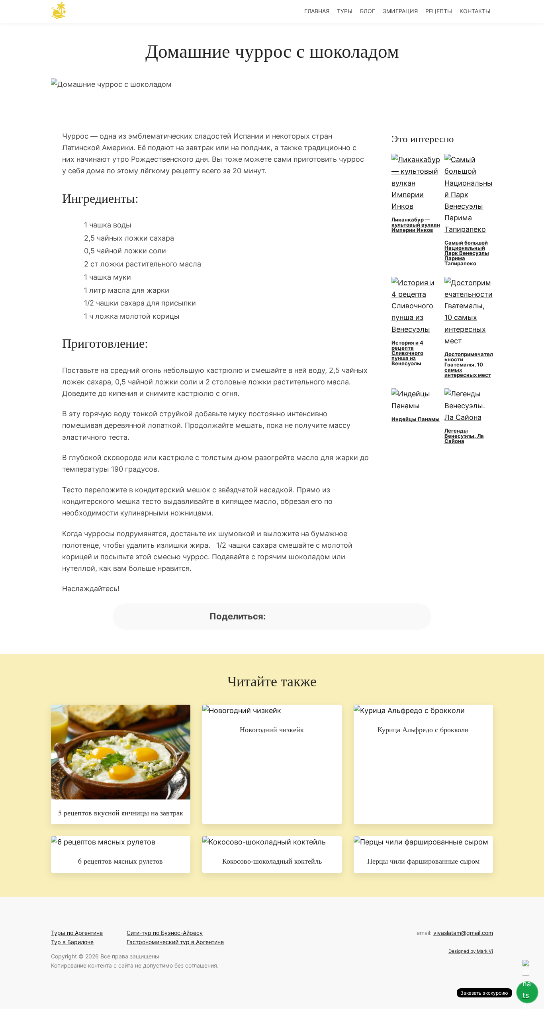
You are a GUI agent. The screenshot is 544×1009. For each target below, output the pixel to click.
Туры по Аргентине (77, 932)
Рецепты (438, 11)
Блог (367, 11)
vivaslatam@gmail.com (463, 932)
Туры (344, 11)
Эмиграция (400, 11)
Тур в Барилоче (72, 941)
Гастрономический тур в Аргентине (175, 941)
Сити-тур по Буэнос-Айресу (165, 932)
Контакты (475, 11)
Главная (317, 11)
